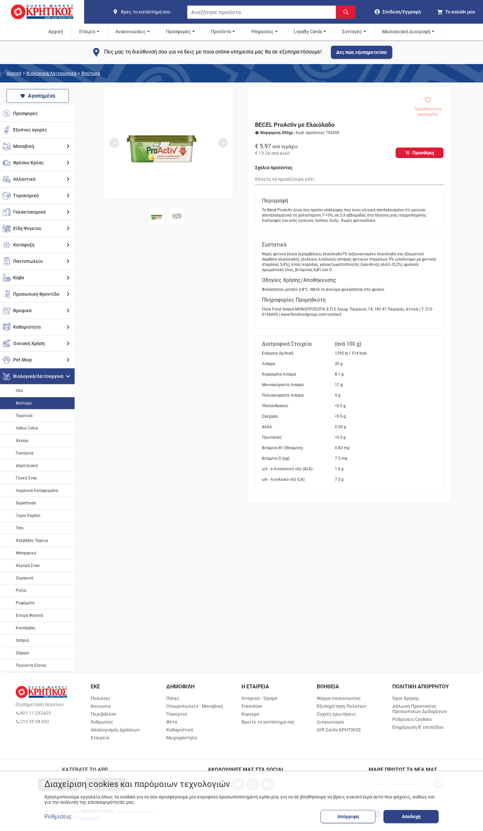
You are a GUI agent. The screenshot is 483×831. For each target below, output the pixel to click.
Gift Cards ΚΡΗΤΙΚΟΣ (339, 729)
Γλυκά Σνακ (26, 478)
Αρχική (55, 31)
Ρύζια (21, 590)
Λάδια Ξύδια (27, 428)
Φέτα (171, 722)
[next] (223, 143)
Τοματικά (24, 415)
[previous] (114, 143)
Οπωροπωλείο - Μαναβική (194, 706)
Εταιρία (87, 31)
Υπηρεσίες (262, 31)
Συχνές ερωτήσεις (336, 714)
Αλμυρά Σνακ (28, 565)
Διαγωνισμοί (330, 722)
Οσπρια (22, 640)
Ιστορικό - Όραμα (259, 698)
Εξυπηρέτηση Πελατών (341, 706)
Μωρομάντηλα (181, 737)
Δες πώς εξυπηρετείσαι (361, 52)
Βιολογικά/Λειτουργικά (51, 73)
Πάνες (172, 698)
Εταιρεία (100, 737)
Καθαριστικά (179, 729)
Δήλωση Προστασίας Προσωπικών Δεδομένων (419, 709)
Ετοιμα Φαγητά (29, 615)
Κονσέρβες (25, 628)
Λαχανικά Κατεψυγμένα (37, 490)
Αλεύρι (22, 440)
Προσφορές (178, 31)
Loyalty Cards (308, 31)
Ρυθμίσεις (58, 816)
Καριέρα (250, 714)
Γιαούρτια (25, 453)
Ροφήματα (25, 603)
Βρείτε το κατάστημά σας (268, 722)
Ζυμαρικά (24, 578)
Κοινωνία (101, 706)
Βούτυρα (90, 73)
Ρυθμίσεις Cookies (412, 719)
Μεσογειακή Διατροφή (406, 31)
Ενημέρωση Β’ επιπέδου (418, 727)
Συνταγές (352, 31)
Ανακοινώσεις (130, 31)
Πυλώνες (100, 698)
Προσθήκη (423, 152)
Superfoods (26, 503)
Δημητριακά (27, 465)
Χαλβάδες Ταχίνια (32, 540)
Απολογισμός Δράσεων (115, 729)
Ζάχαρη (22, 653)
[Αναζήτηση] (346, 12)
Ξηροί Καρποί (28, 515)
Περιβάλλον (103, 714)
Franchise (252, 706)
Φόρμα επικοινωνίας (339, 698)
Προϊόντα (221, 31)
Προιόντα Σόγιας (31, 665)
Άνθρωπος (102, 722)
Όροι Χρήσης (405, 698)
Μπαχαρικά (26, 553)
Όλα (19, 390)
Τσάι (20, 528)
